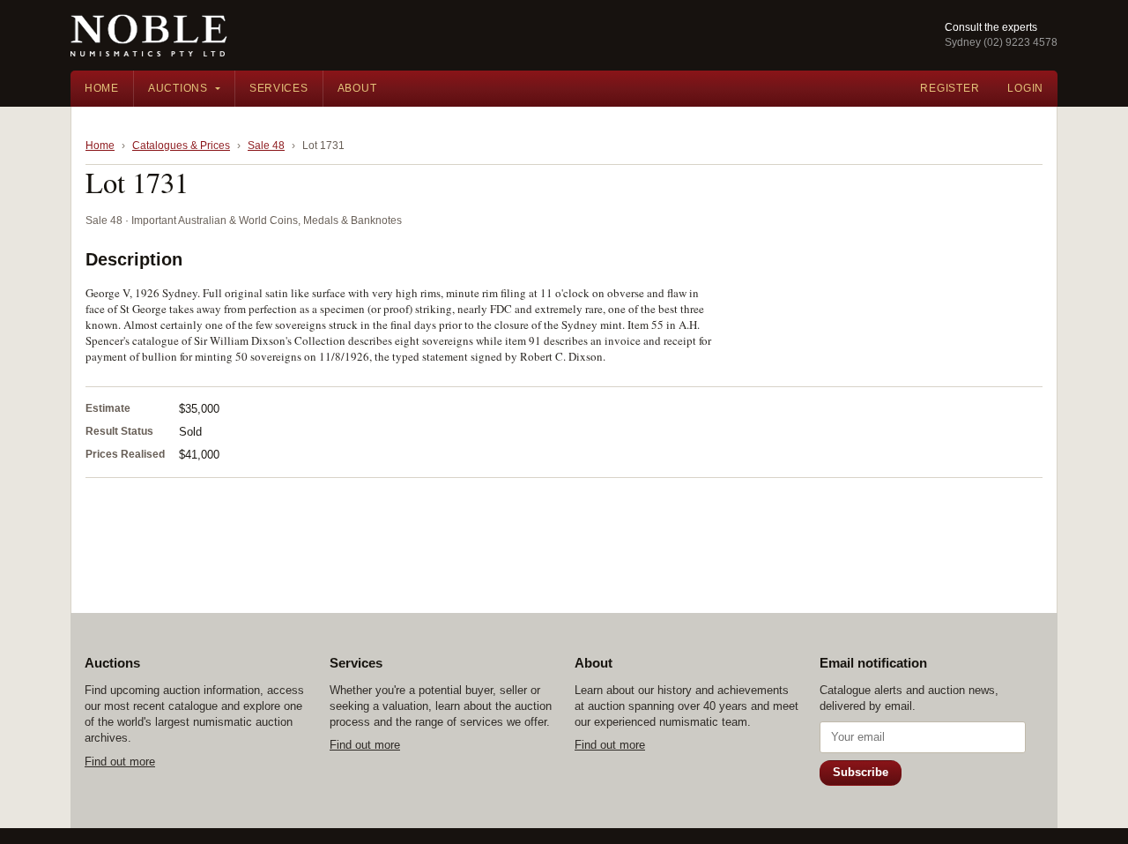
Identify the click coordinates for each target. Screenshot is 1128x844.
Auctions (178, 88)
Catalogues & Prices (181, 145)
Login (1025, 88)
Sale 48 (266, 145)
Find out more (120, 761)
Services (278, 88)
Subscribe (860, 772)
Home (102, 88)
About (357, 88)
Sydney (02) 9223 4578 (1001, 42)
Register (949, 88)
